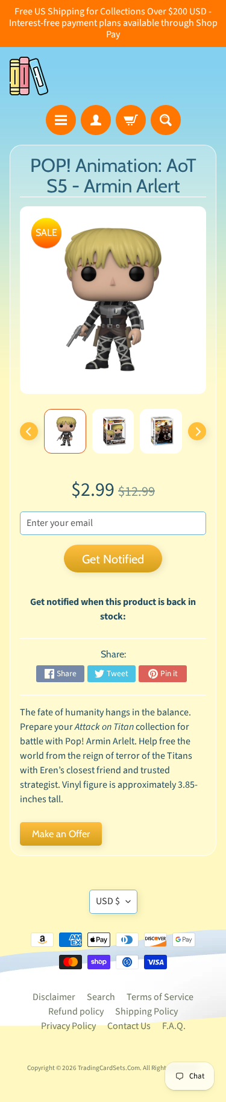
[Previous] (29, 431)
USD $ (108, 901)
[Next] (197, 431)
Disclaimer (54, 997)
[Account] (96, 120)
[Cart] (131, 120)
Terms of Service (160, 997)
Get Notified (113, 559)
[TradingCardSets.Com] (29, 76)
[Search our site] (166, 120)
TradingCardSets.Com (109, 1067)
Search (101, 997)
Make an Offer (61, 834)
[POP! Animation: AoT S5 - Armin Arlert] (65, 431)
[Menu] (61, 120)
